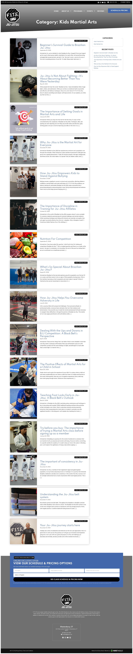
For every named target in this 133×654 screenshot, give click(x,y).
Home (56, 11)
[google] (105, 2)
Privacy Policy (19, 650)
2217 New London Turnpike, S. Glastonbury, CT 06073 (66, 629)
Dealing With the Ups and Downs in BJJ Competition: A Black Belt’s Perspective (61, 333)
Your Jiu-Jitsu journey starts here (60, 525)
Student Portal (125, 2)
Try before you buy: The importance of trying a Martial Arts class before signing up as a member (62, 431)
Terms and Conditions (28, 650)
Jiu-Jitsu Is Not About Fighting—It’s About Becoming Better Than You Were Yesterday (61, 79)
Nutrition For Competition (55, 239)
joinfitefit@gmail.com (67, 634)
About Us (65, 11)
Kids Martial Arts (81, 169)
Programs (78, 11)
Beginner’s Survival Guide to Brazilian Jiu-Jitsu (106, 53)
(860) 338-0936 (113, 2)
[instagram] (100, 2)
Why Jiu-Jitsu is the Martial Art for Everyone (105, 64)
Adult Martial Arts (81, 40)
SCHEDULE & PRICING (119, 10)
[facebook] (98, 2)
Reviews (100, 11)
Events (90, 11)
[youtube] (102, 2)
